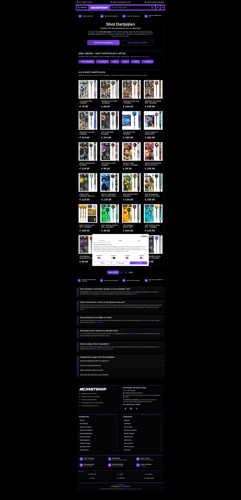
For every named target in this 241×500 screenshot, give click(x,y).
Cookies (139, 488)
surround (103, 349)
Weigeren (102, 262)
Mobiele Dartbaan (129, 433)
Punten (135, 61)
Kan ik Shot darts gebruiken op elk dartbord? (94, 374)
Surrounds (127, 450)
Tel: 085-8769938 (130, 390)
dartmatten (110, 349)
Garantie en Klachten (86, 430)
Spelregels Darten (85, 446)
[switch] (113, 258)
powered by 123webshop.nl (157, 494)
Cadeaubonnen (84, 450)
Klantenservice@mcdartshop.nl (134, 393)
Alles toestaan (138, 262)
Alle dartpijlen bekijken (138, 43)
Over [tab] (139, 240)
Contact (82, 420)
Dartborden (127, 423)
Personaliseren (128, 443)
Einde (131, 272)
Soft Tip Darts (128, 427)
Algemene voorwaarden (128, 488)
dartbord (95, 349)
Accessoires (147, 61)
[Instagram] (131, 408)
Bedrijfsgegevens (85, 440)
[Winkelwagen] (163, 8)
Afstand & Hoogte (85, 443)
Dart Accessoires (129, 446)
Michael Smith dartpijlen (132, 333)
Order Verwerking (85, 436)
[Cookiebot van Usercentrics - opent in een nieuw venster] (141, 236)
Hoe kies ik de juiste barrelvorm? (90, 365)
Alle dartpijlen (102, 61)
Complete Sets (128, 436)
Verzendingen (84, 423)
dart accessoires (143, 56)
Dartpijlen (127, 420)
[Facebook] (125, 408)
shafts (132, 56)
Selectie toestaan (120, 262)
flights (127, 56)
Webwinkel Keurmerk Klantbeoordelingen (120, 485)
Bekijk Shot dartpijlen (103, 43)
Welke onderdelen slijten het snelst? (91, 370)
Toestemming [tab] (102, 240)
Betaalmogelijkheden (86, 433)
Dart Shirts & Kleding (130, 430)
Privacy (135, 488)
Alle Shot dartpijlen (86, 61)
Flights (115, 61)
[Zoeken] (152, 7)
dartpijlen (134, 294)
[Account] (158, 8)
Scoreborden (128, 440)
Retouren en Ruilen (85, 427)
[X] (136, 408)
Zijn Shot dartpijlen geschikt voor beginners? (94, 361)
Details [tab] (120, 240)
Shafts (125, 61)
